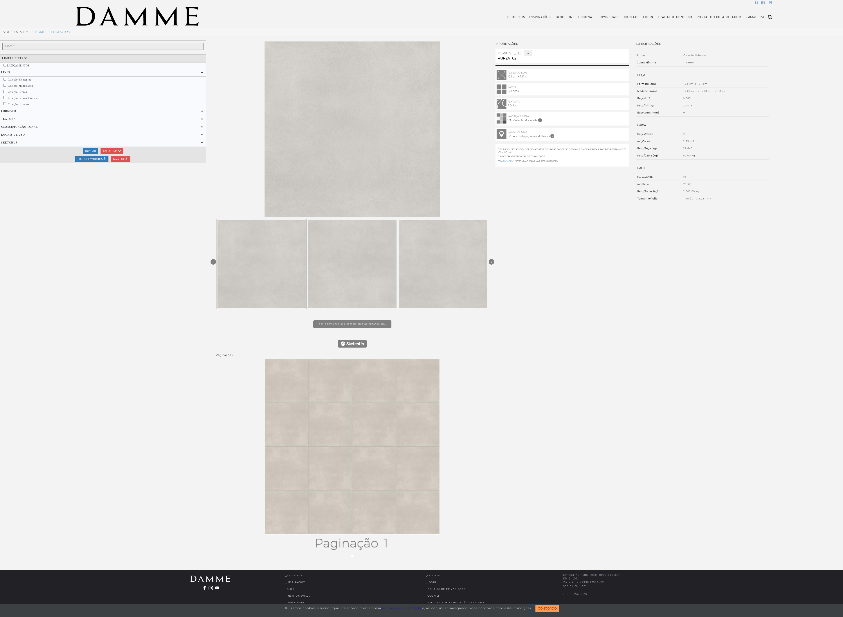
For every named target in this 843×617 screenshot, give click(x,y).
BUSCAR (90, 150)
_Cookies (433, 595)
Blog (560, 17)
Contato (631, 17)
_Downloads (295, 602)
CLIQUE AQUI (507, 161)
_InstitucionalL (297, 595)
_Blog (290, 589)
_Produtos (294, 575)
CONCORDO (547, 608)
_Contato (433, 575)
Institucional (581, 17)
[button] (6, 72)
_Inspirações (295, 582)
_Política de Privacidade (445, 589)
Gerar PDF (119, 159)
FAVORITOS (110, 150)
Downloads (609, 17)
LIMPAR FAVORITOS (90, 159)
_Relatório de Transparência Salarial (456, 602)
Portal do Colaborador (719, 17)
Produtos (516, 17)
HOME (40, 32)
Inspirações (540, 17)
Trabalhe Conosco (675, 17)
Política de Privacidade (401, 608)
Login (648, 17)
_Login (431, 582)
